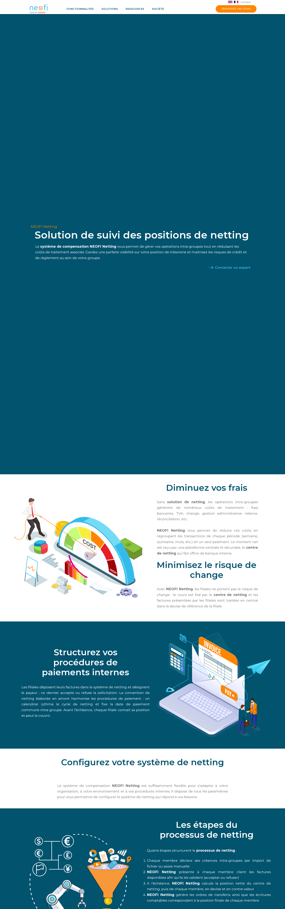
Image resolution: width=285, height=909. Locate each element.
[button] (80, 8)
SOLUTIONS (110, 8)
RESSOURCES (135, 8)
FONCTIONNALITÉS (80, 8)
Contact (246, 2)
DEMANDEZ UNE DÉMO (236, 8)
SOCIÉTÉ (158, 8)
